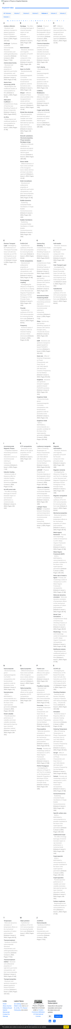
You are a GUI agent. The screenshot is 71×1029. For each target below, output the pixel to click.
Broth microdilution (26, 181)
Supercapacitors (58, 877)
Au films (6, 117)
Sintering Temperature (60, 729)
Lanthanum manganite (44, 446)
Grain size (40, 356)
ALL (8, 20)
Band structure (24, 47)
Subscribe (58, 1016)
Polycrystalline (41, 729)
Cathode (39, 26)
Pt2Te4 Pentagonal (43, 766)
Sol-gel (55, 752)
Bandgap (23, 26)
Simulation (56, 711)
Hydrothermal (57, 288)
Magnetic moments (59, 470)
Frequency (23, 325)
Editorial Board (7, 1008)
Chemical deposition (43, 43)
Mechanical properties (60, 513)
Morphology (57, 632)
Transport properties (10, 979)
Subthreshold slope (59, 834)
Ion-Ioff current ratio (10, 489)
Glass (38, 321)
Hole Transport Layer (59, 265)
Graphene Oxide (42, 397)
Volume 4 (44, 13)
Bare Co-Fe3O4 (25, 69)
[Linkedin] (50, 1021)
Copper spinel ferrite (43, 110)
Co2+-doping (41, 67)
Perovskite (40, 705)
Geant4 (39, 261)
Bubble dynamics (25, 200)
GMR (38, 340)
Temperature (8, 921)
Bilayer (22, 93)
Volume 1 (6, 17)
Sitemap (5, 1016)
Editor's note (18, 1006)
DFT (54, 26)
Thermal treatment (9, 940)
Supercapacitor (58, 856)
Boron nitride (24, 161)
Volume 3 (54, 13)
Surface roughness (59, 901)
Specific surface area (59, 813)
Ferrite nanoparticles (26, 261)
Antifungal (7, 43)
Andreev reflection (9, 26)
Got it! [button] (66, 1027)
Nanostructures (8, 692)
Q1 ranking (17, 1004)
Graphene (40, 379)
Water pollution (25, 921)
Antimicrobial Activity (10, 63)
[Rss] (54, 1021)
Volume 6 (26, 13)
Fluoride (22, 308)
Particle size (40, 668)
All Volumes (7, 13)
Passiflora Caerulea (43, 686)
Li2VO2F (39, 470)
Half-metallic (57, 243)
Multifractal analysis (59, 649)
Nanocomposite (9, 668)
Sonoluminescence (59, 793)
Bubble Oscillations (26, 220)
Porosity (39, 748)
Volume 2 (63, 13)
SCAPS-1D (57, 668)
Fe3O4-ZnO (24, 243)
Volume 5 (35, 13)
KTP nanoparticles (26, 446)
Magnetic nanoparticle (60, 495)
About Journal (7, 1006)
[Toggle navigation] (35, 3)
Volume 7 (17, 13)
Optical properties (25, 668)
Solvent (55, 776)
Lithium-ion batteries (43, 487)
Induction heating (9, 472)
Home (4, 1004)
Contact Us (6, 1014)
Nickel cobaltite (8, 714)
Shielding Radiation (59, 692)
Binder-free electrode (26, 112)
